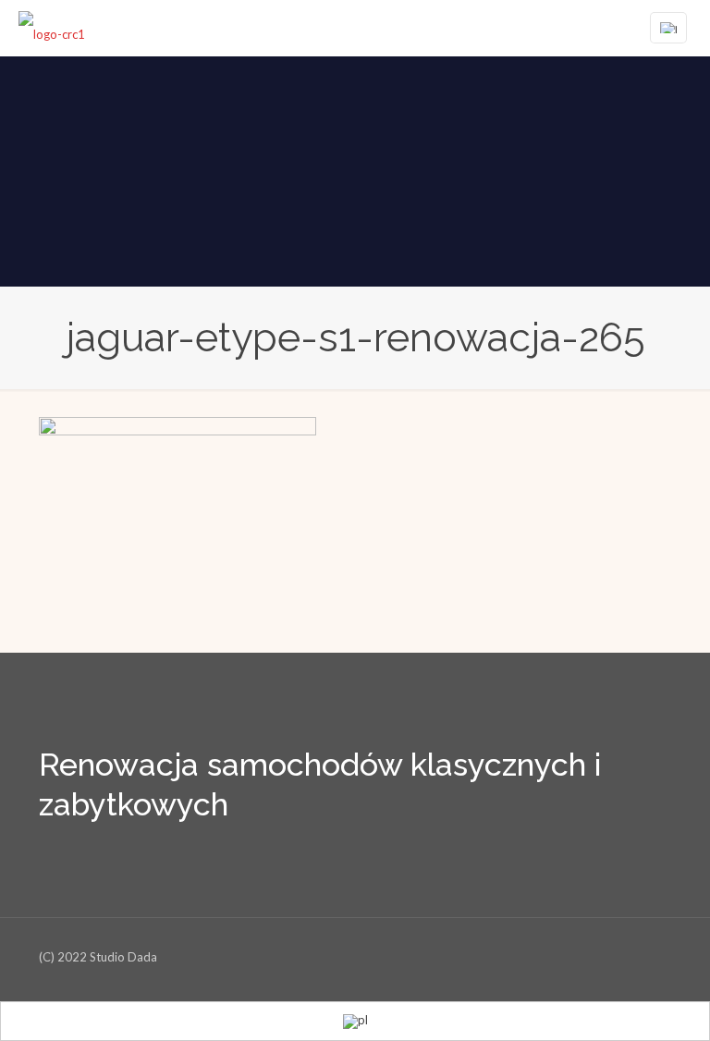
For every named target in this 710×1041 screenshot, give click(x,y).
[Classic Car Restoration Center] (51, 27)
